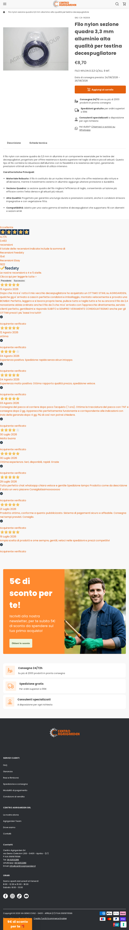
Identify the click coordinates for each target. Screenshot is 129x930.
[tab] (14, 143)
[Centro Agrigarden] (64, 4)
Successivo (19, 281)
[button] (124, 3)
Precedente (6, 281)
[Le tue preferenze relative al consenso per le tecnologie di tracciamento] (123, 924)
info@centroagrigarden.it (23, 866)
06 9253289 (13, 859)
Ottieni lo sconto (21, 643)
